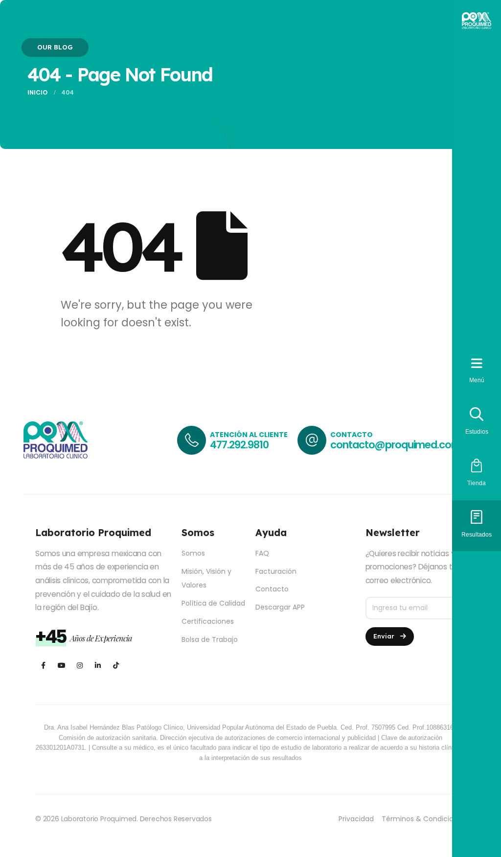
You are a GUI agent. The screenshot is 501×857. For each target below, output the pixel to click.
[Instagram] (79, 665)
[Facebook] (43, 665)
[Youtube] (61, 665)
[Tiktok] (116, 665)
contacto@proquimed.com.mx (404, 445)
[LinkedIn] (98, 665)
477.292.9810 (239, 445)
